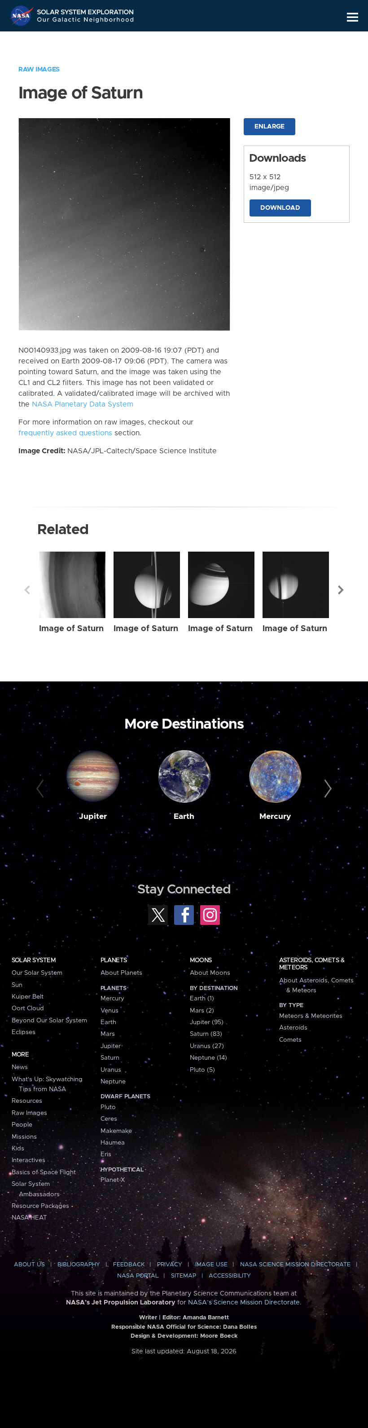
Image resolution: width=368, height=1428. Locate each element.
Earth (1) (202, 998)
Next (341, 590)
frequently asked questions (65, 433)
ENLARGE (269, 127)
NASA (23, 15)
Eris (106, 1154)
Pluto (108, 1107)
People (22, 1125)
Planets (114, 960)
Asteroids (293, 1028)
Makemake (116, 1131)
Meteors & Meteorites (310, 1016)
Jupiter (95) (206, 1022)
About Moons (210, 973)
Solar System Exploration (86, 10)
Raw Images (39, 69)
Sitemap (183, 1276)
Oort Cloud (28, 1008)
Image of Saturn (71, 628)
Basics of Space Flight (44, 1172)
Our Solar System (37, 973)
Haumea (113, 1143)
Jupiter (93, 817)
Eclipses (23, 1032)
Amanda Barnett (206, 1318)
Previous (27, 590)
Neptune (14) (208, 1058)
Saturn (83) (206, 1034)
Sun (17, 985)
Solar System (34, 960)
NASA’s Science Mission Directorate (244, 1303)
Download (280, 208)
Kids (18, 1148)
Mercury (275, 817)
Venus (109, 1011)
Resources (27, 1101)
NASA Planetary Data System (82, 404)
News (20, 1067)
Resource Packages (40, 1206)
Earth (184, 817)
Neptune (113, 1082)
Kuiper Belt (28, 997)
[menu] (352, 17)
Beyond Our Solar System (49, 1020)
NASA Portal (137, 1276)
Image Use (211, 1265)
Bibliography (78, 1265)
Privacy (169, 1265)
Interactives (28, 1160)
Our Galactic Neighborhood (86, 21)
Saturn (110, 1058)
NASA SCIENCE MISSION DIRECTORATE (295, 1265)
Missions (24, 1137)
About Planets (121, 973)
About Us (29, 1265)
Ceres (109, 1119)
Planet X (113, 1180)
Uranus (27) (207, 1046)
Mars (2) (202, 1011)
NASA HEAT (29, 1218)
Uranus (111, 1070)
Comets (290, 1040)
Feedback (129, 1265)
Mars (108, 1034)
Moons (201, 960)
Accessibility (230, 1276)
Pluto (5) (202, 1070)
